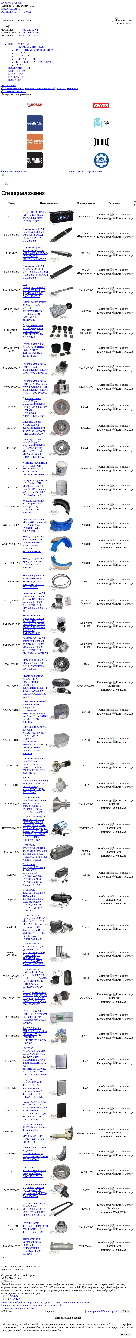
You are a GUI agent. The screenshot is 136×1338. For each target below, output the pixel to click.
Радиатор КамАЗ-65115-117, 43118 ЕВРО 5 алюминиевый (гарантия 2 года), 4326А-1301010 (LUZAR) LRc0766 (33, 1088)
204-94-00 (28, 32)
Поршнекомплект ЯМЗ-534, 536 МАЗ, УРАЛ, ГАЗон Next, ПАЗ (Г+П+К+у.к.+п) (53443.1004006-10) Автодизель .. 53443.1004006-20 (35, 978)
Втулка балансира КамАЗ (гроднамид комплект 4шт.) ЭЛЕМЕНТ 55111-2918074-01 (33, 331)
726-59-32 (28, 35)
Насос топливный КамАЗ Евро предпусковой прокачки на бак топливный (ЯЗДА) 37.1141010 (34, 765)
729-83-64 (28, 29)
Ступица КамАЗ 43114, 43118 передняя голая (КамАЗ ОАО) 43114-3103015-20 (35, 1227)
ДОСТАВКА (22, 56)
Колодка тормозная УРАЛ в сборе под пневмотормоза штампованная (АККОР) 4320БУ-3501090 (33, 544)
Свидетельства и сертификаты (84, 171)
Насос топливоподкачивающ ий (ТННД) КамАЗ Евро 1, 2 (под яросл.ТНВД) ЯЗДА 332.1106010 (35, 785)
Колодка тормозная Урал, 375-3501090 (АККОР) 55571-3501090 (33, 563)
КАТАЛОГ (21, 65)
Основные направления (14, 171)
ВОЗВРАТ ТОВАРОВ (27, 59)
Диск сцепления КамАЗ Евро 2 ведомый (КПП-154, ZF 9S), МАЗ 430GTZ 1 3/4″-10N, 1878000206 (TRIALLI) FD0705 (35, 407)
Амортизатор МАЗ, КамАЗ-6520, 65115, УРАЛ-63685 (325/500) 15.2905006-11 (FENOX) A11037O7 (35, 253)
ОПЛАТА (20, 53)
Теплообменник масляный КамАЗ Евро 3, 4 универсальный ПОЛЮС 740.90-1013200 (32, 1246)
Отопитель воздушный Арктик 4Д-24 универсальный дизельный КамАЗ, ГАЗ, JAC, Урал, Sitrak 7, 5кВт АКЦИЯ (35, 852)
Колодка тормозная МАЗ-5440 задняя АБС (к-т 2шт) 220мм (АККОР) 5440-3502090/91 (35, 525)
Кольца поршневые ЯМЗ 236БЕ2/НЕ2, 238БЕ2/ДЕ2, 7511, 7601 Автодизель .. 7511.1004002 (33, 581)
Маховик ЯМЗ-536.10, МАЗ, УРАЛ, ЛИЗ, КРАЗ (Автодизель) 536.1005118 (35, 664)
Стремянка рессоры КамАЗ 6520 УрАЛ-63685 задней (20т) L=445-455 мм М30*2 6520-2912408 (34, 1209)
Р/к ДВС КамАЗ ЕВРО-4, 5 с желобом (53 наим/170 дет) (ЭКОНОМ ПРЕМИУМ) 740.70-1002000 (35, 1036)
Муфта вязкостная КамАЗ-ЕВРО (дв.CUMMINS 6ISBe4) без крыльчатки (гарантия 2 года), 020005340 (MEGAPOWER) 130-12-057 (35, 686)
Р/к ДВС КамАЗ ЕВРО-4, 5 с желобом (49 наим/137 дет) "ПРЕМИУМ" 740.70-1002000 (35, 1016)
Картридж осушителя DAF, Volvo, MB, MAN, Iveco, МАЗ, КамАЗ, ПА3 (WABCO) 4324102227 (35, 468)
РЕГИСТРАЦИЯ (10, 11)
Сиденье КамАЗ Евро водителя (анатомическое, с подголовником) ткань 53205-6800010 (35, 1153)
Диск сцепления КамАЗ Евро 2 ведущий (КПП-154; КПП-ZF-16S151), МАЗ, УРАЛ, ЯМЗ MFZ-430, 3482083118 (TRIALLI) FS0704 (35, 448)
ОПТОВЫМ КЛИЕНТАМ (29, 47)
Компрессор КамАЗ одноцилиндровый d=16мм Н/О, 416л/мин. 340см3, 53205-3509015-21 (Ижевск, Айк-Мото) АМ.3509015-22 (34, 624)
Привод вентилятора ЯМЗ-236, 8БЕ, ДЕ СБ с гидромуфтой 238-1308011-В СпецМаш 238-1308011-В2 (35, 998)
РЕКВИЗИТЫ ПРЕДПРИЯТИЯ (33, 62)
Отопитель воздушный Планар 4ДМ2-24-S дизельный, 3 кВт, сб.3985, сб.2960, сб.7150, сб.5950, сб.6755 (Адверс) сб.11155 (34, 900)
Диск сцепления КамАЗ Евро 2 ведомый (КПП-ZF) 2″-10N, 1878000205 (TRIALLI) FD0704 (34, 427)
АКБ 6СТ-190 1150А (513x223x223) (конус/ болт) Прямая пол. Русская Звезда (35, 216)
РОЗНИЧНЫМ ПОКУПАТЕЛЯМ (34, 50)
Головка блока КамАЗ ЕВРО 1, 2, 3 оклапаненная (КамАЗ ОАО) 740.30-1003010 (35, 368)
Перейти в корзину (12, 2)
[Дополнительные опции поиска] (125, 20)
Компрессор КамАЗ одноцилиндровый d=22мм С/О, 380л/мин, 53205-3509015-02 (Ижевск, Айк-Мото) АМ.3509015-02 (35, 645)
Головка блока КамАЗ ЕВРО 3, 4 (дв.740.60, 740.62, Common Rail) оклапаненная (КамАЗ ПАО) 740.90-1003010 (35, 386)
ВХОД (27, 11)
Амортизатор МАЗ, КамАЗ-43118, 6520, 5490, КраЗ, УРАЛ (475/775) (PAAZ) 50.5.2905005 (34, 235)
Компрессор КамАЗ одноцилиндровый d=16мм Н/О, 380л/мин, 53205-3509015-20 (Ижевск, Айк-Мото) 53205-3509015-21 (35, 602)
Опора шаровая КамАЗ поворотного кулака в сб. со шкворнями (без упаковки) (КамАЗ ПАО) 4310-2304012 (34, 804)
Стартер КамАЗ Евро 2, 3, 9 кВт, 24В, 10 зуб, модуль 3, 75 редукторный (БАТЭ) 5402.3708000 (35, 1190)
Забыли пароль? (110, 1311)
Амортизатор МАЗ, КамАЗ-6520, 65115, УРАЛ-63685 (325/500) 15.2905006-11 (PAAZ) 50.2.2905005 (35, 272)
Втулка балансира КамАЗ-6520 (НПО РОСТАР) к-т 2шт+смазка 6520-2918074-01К (33, 349)
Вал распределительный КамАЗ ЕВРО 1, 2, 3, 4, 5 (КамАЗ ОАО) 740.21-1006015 (34, 290)
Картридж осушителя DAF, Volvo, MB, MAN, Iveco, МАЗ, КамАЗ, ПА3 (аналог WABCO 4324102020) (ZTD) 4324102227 (35, 487)
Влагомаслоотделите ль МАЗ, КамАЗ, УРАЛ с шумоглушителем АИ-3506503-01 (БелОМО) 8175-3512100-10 (34, 311)
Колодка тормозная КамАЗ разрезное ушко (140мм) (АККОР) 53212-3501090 (33, 506)
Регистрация (93, 1311)
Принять (125, 1334)
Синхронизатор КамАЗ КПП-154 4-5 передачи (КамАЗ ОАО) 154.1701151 (34, 1172)
